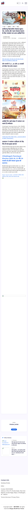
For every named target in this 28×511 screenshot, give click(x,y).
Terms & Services (6, 497)
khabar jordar (7, 36)
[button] (18, 3)
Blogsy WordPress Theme (17, 508)
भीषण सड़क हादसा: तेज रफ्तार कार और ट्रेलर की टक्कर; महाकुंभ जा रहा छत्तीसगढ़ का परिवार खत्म (19, 444)
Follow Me (14, 429)
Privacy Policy (15, 497)
